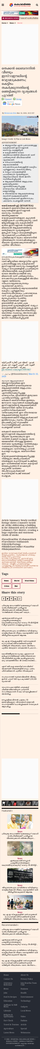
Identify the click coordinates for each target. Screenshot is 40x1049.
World (19, 23)
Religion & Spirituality (8, 1016)
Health (23, 993)
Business (24, 989)
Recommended (9, 925)
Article (23, 1025)
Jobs (5, 993)
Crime (6, 586)
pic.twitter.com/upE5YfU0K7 (16, 370)
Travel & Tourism (11, 1025)
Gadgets (24, 1007)
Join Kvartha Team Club (29, 984)
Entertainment (27, 997)
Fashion (24, 1021)
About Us (24, 975)
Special (24, 1029)
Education (8, 1001)
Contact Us (8, 979)
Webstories (25, 1033)
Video (23, 1017)
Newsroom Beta (10, 113)
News (12, 23)
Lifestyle (7, 1011)
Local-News (26, 1011)
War (16, 586)
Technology (25, 1001)
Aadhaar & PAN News (10, 1006)
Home (4, 23)
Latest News (9, 1033)
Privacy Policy (27, 979)
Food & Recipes (10, 997)
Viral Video (29, 580)
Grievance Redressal (8, 984)
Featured (6, 811)
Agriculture (9, 1029)
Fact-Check (8, 1021)
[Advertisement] (20, 44)
